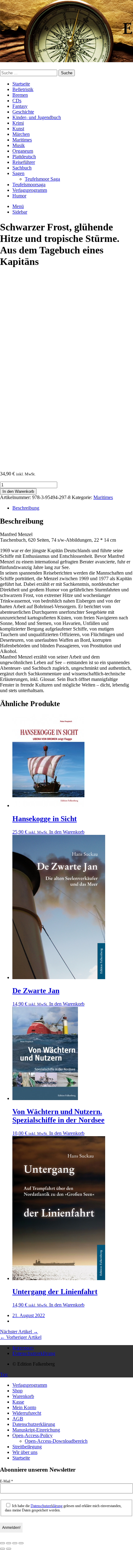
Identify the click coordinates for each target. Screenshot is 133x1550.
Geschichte (23, 111)
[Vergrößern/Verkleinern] (2, 1543)
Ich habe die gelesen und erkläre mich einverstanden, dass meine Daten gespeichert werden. (63, 1508)
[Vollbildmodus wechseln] (8, 1543)
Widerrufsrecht (26, 1413)
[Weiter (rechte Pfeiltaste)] (8, 1549)
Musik (18, 145)
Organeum (22, 151)
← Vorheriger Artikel (20, 1337)
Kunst (18, 128)
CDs (16, 100)
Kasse (18, 1401)
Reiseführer (23, 162)
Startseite (21, 83)
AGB (17, 1418)
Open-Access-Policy (32, 1435)
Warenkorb (23, 1396)
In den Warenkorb (18, 491)
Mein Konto (24, 1407)
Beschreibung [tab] (25, 508)
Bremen (20, 95)
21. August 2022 (28, 1315)
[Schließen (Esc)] (21, 1543)
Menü (18, 206)
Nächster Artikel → (19, 1331)
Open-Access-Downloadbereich (56, 1441)
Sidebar (19, 212)
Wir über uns (24, 1452)
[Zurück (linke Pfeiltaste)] (2, 1549)
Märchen (21, 134)
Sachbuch (22, 167)
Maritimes (22, 139)
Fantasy (20, 106)
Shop (17, 1390)
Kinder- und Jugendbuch (36, 117)
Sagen (18, 173)
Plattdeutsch (24, 156)
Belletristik (22, 89)
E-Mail (6, 1481)
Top (4, 1374)
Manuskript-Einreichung (36, 1429)
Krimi (18, 123)
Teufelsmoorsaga (28, 184)
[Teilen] (14, 1543)
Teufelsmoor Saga (42, 179)
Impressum (23, 1347)
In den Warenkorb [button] (66, 832)
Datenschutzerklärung (33, 1353)
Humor (19, 195)
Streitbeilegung (27, 1446)
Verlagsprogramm (29, 190)
